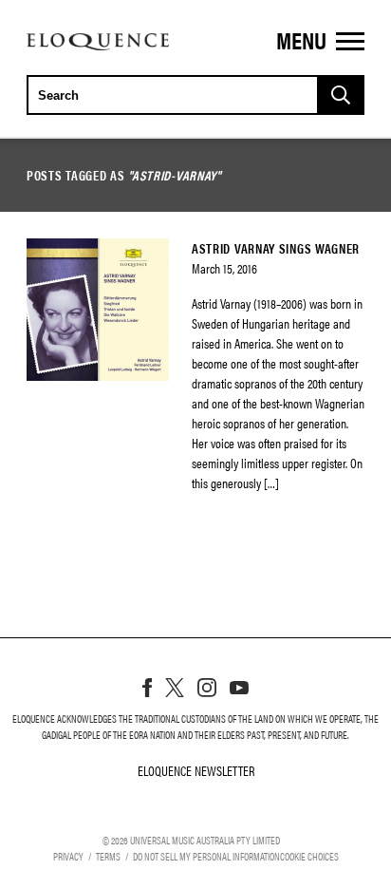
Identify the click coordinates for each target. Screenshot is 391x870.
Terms (108, 855)
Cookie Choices (309, 855)
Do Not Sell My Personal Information (206, 855)
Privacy (68, 855)
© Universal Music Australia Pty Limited (191, 839)
